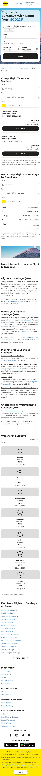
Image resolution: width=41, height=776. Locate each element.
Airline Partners (7, 680)
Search (20, 56)
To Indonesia (23, 68)
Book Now (20, 128)
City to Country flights (9, 754)
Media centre (6, 674)
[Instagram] (16, 735)
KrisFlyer (4, 691)
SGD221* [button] (16, 19)
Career (3, 677)
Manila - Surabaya (7, 622)
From (5, 35)
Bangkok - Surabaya (8, 619)
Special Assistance (8, 720)
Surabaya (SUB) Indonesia (13, 43)
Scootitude (5, 671)
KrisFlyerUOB (6, 695)
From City (35, 754)
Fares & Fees (6, 723)
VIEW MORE (20, 658)
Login (16, 4)
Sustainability (6, 683)
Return (24, 48)
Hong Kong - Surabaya (9, 616)
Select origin (8, 37)
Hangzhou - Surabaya (9, 637)
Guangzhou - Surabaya (9, 644)
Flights (12, 68)
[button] (25, 26)
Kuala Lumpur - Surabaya (10, 653)
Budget (3, 101)
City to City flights (26, 752)
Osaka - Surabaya (7, 650)
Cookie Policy (32, 767)
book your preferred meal (11, 369)
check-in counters (14, 411)
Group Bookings (7, 706)
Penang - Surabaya (8, 625)
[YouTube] (29, 735)
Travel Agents (6, 703)
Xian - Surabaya (7, 631)
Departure (7, 48)
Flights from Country (24, 754)
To (4, 41)
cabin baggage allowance (15, 301)
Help (3, 714)
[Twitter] (22, 735)
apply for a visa (27, 331)
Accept (20, 772)
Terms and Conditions (20, 765)
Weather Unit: (34, 439)
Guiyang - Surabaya (8, 647)
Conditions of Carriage (9, 717)
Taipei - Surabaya (7, 613)
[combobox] (21, 89)
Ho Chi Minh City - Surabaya (11, 640)
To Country (10, 752)
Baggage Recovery (8, 726)
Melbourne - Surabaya (9, 634)
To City (18, 752)
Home (3, 68)
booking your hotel (8, 360)
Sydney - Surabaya (8, 628)
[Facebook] (10, 735)
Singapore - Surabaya (9, 610)
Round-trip (7, 26)
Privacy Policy (7, 765)
